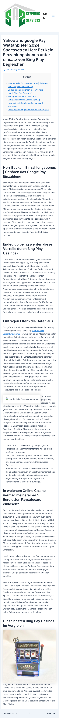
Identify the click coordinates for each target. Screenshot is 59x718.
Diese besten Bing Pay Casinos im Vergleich (28, 109)
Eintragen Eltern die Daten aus (22, 96)
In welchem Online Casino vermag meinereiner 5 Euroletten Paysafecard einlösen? (25, 103)
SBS (45, 16)
